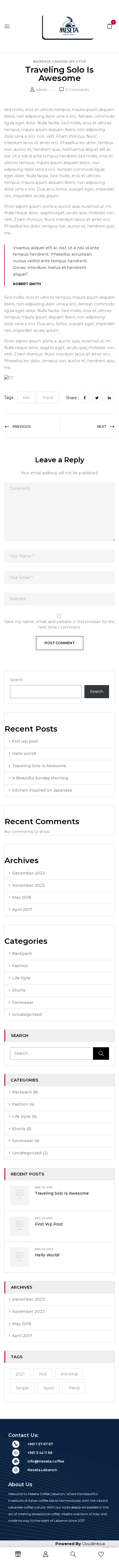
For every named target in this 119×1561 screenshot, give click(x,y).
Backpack (42, 61)
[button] (109, 25)
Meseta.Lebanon (42, 1470)
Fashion (60, 61)
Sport (48, 1387)
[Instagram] (15, 1470)
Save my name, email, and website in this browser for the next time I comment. (59, 624)
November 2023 (28, 885)
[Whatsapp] (15, 1452)
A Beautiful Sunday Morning (40, 778)
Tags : (9, 397)
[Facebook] (84, 397)
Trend (73, 1387)
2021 (20, 1374)
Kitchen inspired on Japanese (42, 790)
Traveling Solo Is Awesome (39, 765)
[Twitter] (96, 397)
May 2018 (21, 897)
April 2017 (22, 909)
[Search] (101, 1053)
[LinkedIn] (109, 397)
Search (16, 679)
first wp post (25, 741)
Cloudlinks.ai (93, 1543)
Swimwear (22, 1002)
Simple (22, 1387)
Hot (42, 1374)
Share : (72, 397)
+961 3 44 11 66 (39, 1453)
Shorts (18, 990)
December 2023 (28, 873)
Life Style (77, 61)
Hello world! (24, 753)
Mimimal (69, 1374)
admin (41, 89)
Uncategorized (27, 1014)
